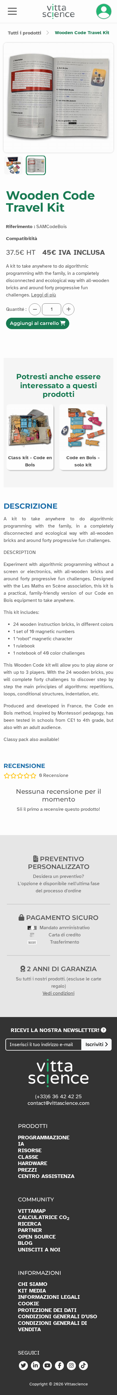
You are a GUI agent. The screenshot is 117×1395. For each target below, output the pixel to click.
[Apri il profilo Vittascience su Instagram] (71, 1366)
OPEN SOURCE (37, 1237)
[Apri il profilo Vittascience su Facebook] (59, 1366)
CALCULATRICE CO (43, 1217)
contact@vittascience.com (58, 1103)
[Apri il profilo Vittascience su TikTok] (83, 1366)
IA (21, 1144)
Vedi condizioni (58, 993)
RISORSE (29, 1150)
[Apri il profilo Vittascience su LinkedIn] (35, 1366)
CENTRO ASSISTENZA (46, 1176)
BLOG (25, 1243)
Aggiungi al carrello (35, 323)
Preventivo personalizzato (58, 862)
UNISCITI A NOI (39, 1250)
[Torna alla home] (59, 11)
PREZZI (27, 1170)
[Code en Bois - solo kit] (82, 427)
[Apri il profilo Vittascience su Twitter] (23, 1366)
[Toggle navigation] (12, 11)
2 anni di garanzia (61, 969)
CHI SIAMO (32, 1284)
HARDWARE (32, 1163)
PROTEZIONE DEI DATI (47, 1310)
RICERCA (29, 1224)
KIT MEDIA (32, 1291)
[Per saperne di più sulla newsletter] (103, 1030)
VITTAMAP (32, 1211)
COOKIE (28, 1304)
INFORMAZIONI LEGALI (49, 1297)
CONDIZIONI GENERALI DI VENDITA (52, 1326)
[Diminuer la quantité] (35, 309)
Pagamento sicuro (61, 917)
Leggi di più (43, 295)
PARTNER (30, 1230)
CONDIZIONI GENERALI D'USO (57, 1316)
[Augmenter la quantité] (68, 309)
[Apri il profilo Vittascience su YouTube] (47, 1366)
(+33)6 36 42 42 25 (58, 1096)
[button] (13, 165)
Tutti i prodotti (24, 33)
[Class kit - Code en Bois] (30, 427)
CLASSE (28, 1157)
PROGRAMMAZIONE (43, 1138)
